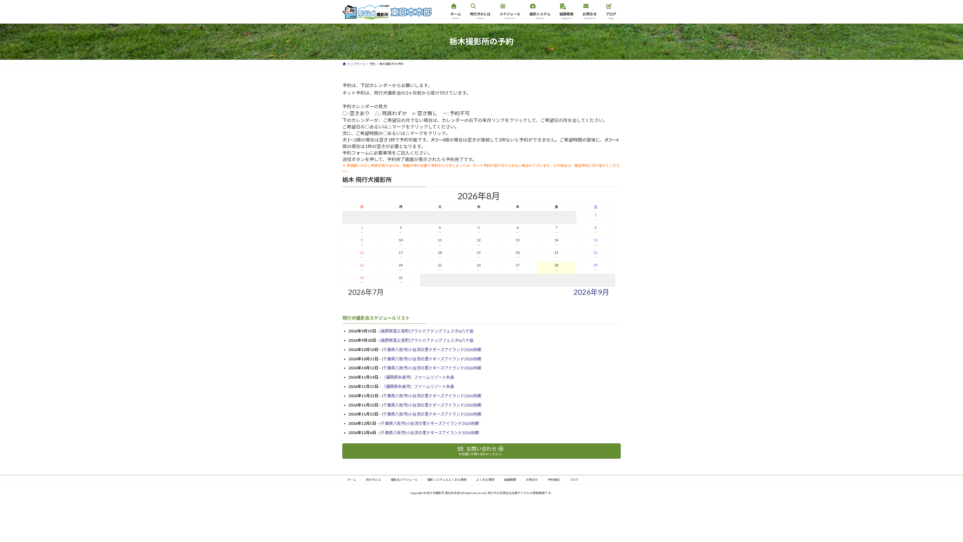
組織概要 (510, 480)
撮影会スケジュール (404, 480)
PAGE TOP (938, 521)
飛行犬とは (373, 480)
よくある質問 (485, 480)
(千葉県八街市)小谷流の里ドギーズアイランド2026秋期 (431, 349)
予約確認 (554, 480)
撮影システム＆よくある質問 (446, 480)
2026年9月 (591, 292)
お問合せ (532, 480)
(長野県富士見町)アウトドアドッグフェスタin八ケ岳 (426, 331)
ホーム (351, 480)
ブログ (574, 480)
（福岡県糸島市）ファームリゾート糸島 (418, 377)
